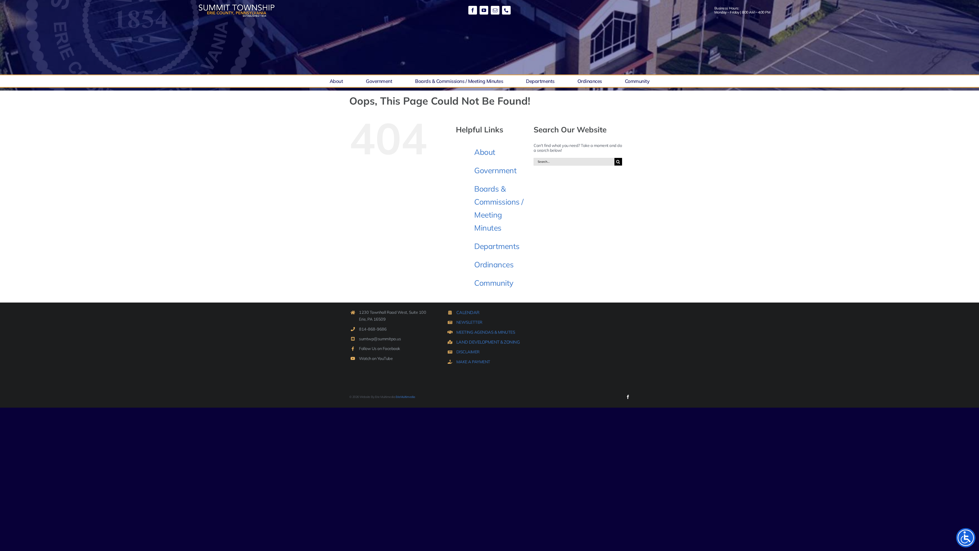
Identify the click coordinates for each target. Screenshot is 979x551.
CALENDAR (468, 312)
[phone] (506, 10)
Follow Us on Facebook (379, 348)
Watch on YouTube (376, 358)
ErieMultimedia (405, 397)
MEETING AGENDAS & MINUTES (485, 332)
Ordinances (493, 264)
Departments (497, 246)
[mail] (495, 10)
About (484, 152)
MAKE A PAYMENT (473, 361)
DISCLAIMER (468, 351)
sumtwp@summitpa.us (380, 338)
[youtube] (484, 10)
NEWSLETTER (469, 322)
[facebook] (472, 10)
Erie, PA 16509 (372, 319)
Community (493, 283)
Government (495, 170)
